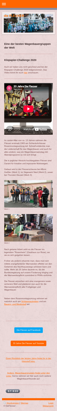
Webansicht (48, 406)
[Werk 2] (28, 227)
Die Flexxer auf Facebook (28, 330)
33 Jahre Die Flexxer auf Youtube (28, 343)
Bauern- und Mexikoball (15, 304)
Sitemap (24, 403)
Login (50, 403)
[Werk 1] (28, 194)
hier (25, 72)
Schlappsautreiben (30, 301)
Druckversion (12, 403)
